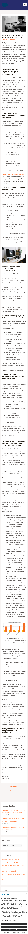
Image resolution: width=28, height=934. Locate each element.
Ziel (2, 879)
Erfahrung (9, 862)
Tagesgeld (18, 874)
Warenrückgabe (19, 876)
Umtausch (3, 876)
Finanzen (15, 862)
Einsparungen (4, 862)
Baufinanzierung (4, 859)
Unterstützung (8, 876)
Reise (10, 867)
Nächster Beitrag (14, 791)
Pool (20, 865)
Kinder (6, 865)
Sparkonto (14, 874)
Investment (6, 39)
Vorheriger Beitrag (14, 786)
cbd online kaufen (18, 859)
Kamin (3, 865)
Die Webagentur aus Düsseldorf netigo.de (13, 174)
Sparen (17, 871)
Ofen (18, 865)
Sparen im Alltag (4, 874)
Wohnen (23, 876)
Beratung (9, 859)
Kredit (11, 865)
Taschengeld (23, 874)
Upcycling (13, 876)
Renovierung (13, 867)
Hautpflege (21, 862)
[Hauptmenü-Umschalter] (25, 4)
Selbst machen (4, 871)
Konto (9, 865)
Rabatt (23, 865)
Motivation (15, 865)
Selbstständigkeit (11, 871)
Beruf (13, 859)
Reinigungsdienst (5, 867)
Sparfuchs (10, 874)
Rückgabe (18, 867)
